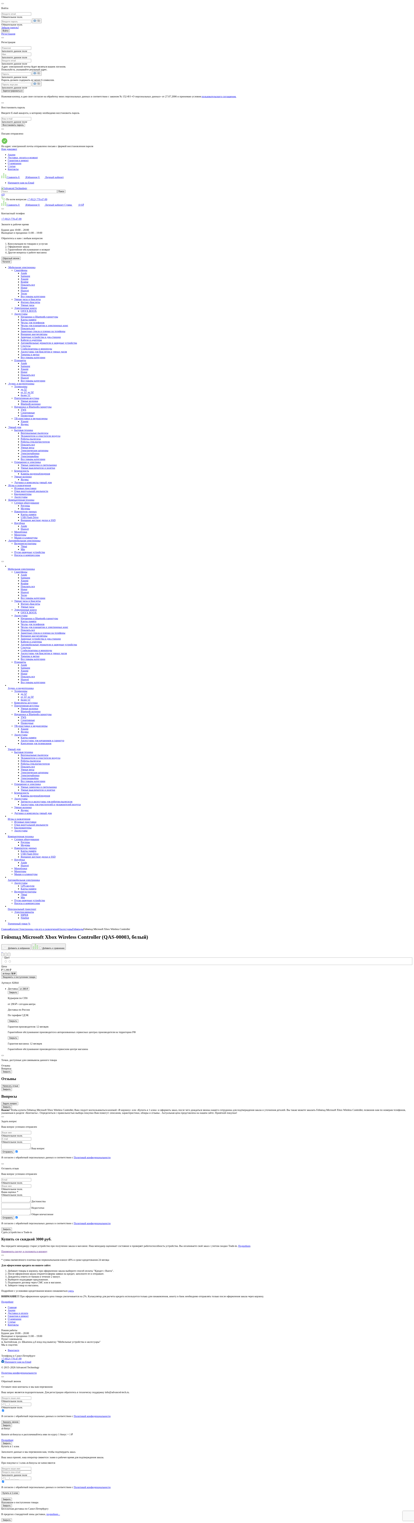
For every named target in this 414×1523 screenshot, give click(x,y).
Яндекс (25, 424)
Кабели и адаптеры (31, 340)
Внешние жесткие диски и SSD (38, 520)
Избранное (32, 177)
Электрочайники (30, 453)
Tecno (24, 293)
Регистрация (8, 33)
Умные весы (27, 447)
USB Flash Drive (29, 517)
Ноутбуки (19, 523)
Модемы (25, 508)
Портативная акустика (26, 398)
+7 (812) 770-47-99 (37, 199)
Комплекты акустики (26, 702)
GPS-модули (27, 885)
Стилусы (26, 345)
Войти (5, 31)
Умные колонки (29, 401)
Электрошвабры (30, 456)
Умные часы (27, 305)
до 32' (24, 389)
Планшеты (20, 360)
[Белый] (6, 961)
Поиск (61, 191)
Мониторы (20, 534)
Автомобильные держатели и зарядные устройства (49, 343)
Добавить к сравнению (53, 948)
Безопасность (21, 470)
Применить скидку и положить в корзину (24, 1251)
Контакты (13, 169)
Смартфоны (20, 270)
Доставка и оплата (18, 1313)
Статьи (12, 166)
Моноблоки (20, 531)
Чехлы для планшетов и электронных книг (44, 325)
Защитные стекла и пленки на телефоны (43, 331)
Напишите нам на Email (21, 182)
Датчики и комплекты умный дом (33, 482)
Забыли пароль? (10, 27)
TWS (23, 409)
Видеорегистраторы (25, 543)
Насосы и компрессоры (27, 555)
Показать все (28, 284)
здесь (71, 1290)
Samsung (25, 276)
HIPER (24, 915)
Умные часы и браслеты (27, 299)
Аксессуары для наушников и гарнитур (42, 740)
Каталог (6, 261)
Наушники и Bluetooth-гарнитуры (39, 316)
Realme (24, 282)
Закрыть (13, 992)
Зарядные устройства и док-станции (41, 337)
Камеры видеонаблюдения (35, 473)
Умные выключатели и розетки (38, 468)
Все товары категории (33, 296)
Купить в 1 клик (10, 1493)
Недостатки (37, 1207)
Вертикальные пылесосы (34, 433)
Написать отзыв (10, 1086)
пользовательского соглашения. (219, 96)
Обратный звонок (11, 258)
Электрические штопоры (34, 450)
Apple (24, 273)
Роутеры (25, 505)
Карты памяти (28, 319)
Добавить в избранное (18, 948)
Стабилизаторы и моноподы (36, 348)
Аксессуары (20, 313)
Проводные (27, 415)
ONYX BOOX (29, 311)
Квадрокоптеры (23, 494)
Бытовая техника (23, 430)
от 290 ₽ (24, 989)
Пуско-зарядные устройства (29, 552)
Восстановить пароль (13, 125)
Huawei (25, 290)
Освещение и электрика (27, 462)
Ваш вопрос (38, 1148)
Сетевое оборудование (26, 502)
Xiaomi (24, 279)
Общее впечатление (42, 1214)
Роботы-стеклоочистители (35, 441)
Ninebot (25, 917)
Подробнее (244, 1246)
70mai (24, 546)
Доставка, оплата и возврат (23, 157)
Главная (12, 1307)
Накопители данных (25, 511)
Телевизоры (20, 386)
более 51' (26, 395)
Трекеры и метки (30, 354)
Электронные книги (25, 308)
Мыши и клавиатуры (26, 537)
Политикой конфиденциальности (92, 1157)
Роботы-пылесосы (31, 438)
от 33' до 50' (27, 392)
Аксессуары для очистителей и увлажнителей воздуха (51, 804)
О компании (14, 163)
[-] (9, 961)
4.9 (3, 194)
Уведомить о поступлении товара (19, 977)
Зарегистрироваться (12, 91)
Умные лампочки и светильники (39, 465)
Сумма (74, 204)
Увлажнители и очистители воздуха (40, 436)
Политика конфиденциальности (19, 1373)
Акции (11, 154)
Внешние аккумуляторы (34, 334)
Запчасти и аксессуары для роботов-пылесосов (46, 801)
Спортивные (28, 412)
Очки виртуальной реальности (31, 491)
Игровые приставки (25, 488)
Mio (23, 549)
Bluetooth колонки (31, 404)
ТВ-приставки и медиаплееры (31, 418)
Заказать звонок (10, 1422)
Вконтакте (13, 1350)
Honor (24, 287)
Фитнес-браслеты (30, 302)
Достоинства (38, 1201)
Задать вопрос (10, 1103)
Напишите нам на (17, 1362)
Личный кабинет (54, 177)
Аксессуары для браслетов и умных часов (44, 351)
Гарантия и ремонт (18, 160)
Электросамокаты (24, 912)
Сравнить (13, 177)
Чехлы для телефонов (32, 322)
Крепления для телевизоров (36, 743)
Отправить (8, 1152)
